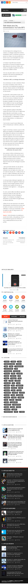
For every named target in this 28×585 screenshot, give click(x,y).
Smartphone (19, 395)
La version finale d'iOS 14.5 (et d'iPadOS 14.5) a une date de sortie (15, 350)
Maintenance (20, 385)
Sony (6, 399)
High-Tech (13, 375)
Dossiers (7, 373)
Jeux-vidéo (7, 383)
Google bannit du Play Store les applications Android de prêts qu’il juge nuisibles (16, 453)
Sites (13, 395)
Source (5, 215)
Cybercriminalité (8, 368)
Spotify (12, 399)
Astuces (19, 364)
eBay (13, 373)
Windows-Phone (8, 411)
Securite (22, 392)
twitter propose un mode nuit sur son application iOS (15, 429)
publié (22, 208)
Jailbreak (18, 380)
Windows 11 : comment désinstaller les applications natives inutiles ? (15, 335)
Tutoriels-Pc (7, 404)
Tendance (19, 399)
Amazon (7, 361)
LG (13, 383)
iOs (6, 380)
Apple (19, 361)
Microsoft (14, 387)
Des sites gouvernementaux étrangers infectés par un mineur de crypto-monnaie (16, 489)
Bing (6, 366)
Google (6, 375)
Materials (7, 387)
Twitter (6, 407)
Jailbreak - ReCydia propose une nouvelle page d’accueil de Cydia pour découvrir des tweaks (16, 436)
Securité (7, 395)
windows (14, 409)
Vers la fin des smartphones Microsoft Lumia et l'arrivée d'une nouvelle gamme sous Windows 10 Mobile (15, 444)
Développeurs (8, 371)
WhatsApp (7, 409)
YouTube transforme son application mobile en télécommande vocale (13, 288)
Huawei (6, 378)
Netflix (20, 387)
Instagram (13, 378)
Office (13, 390)
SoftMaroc (21, 397)
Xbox (16, 411)
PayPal (19, 390)
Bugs (11, 366)
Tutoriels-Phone (16, 404)
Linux (18, 383)
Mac (13, 385)
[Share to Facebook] (4, 285)
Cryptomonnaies (19, 366)
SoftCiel (14, 397)
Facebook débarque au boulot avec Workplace (15, 460)
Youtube (11, 20)
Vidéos (18, 407)
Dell (16, 368)
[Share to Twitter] (6, 285)
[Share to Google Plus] (7, 285)
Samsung (15, 392)
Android (13, 361)
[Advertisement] (14, 256)
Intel (20, 378)
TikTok (6, 402)
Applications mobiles (9, 364)
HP (19, 375)
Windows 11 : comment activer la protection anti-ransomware (16, 328)
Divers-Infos (14, 15)
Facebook (20, 373)
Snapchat (7, 397)
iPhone (11, 380)
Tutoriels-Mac (14, 402)
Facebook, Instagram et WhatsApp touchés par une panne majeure (15, 343)
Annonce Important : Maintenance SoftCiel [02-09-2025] (15, 321)
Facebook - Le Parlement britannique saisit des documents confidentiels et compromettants (16, 481)
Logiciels (7, 385)
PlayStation (7, 392)
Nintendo (7, 390)
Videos (12, 407)
